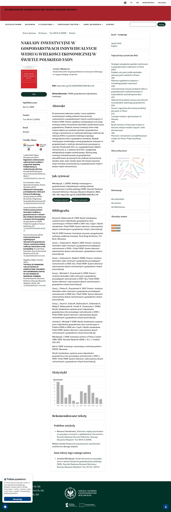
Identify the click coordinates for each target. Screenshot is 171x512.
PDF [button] (34, 94)
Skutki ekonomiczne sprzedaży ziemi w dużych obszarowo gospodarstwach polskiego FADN (79, 461)
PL (132, 2)
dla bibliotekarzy (118, 207)
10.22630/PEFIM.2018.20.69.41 (34, 229)
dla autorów (116, 203)
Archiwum (42, 33)
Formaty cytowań (61, 200)
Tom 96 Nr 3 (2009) (57, 33)
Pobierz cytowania (80, 200)
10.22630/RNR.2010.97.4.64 (34, 256)
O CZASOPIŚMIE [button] (46, 24)
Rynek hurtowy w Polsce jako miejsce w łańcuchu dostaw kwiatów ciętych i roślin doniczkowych (128, 127)
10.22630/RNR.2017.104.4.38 (34, 285)
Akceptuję (17, 499)
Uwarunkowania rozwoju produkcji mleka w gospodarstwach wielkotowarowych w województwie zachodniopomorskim (129, 92)
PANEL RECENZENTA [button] (93, 24)
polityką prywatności (11, 493)
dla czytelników (117, 199)
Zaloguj (162, 2)
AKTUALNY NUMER (13, 24)
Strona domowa (29, 33)
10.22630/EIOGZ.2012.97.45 (34, 203)
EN (137, 2)
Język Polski (116, 43)
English (114, 46)
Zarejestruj (148, 2)
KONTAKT (110, 24)
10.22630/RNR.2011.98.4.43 (34, 178)
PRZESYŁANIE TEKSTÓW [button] (68, 24)
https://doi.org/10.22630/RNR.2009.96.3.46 (75, 86)
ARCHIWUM (30, 24)
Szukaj (161, 25)
